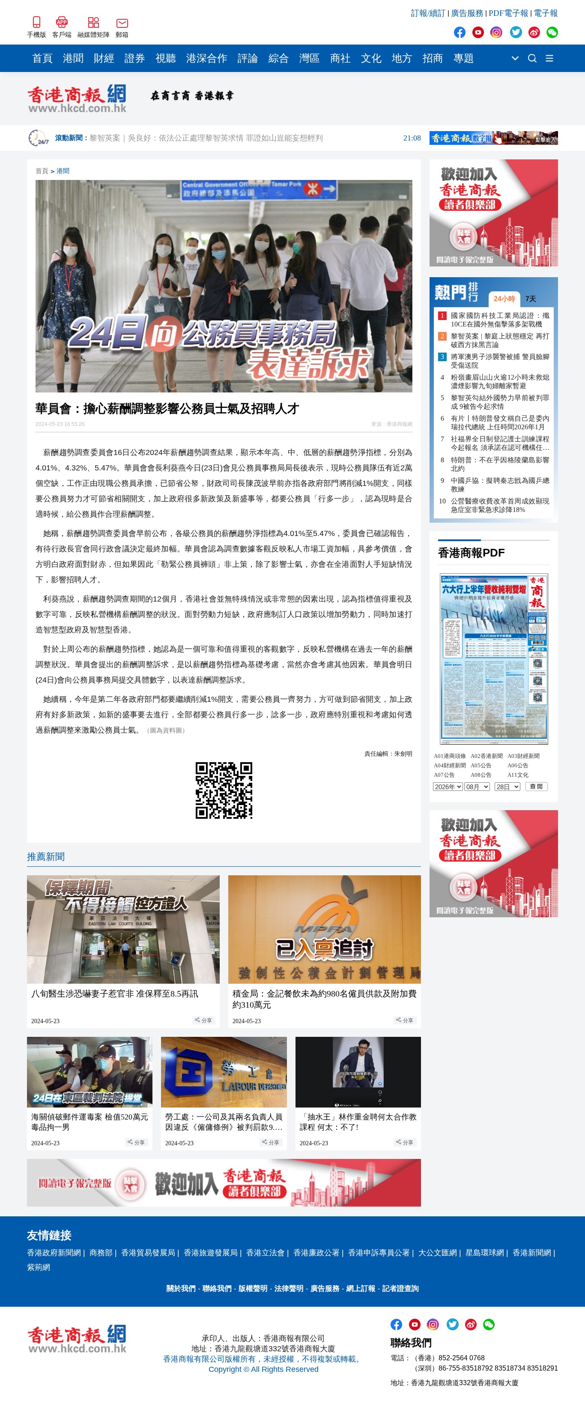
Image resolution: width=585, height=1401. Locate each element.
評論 (248, 58)
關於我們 (181, 1288)
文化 (371, 58)
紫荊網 (38, 1267)
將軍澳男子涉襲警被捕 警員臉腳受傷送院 (500, 361)
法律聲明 (289, 1288)
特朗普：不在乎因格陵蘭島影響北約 (500, 464)
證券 (135, 58)
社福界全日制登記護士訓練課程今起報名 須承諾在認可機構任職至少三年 (500, 443)
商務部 (101, 1252)
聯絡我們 (217, 1288)
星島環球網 (485, 1252)
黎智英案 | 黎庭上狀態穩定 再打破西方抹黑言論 (500, 340)
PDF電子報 (508, 13)
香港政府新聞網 (54, 1252)
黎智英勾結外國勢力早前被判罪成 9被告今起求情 (500, 402)
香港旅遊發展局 (211, 1252)
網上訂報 (361, 1288)
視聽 (165, 58)
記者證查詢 (400, 1288)
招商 (433, 58)
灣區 (309, 58)
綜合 (279, 58)
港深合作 (206, 58)
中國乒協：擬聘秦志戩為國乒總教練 (500, 484)
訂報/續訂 (428, 13)
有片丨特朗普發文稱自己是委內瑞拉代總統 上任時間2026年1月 (500, 423)
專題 (464, 58)
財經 (104, 58)
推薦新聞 (46, 856)
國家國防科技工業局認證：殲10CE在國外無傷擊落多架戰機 (500, 319)
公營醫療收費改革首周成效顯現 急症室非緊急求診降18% (500, 505)
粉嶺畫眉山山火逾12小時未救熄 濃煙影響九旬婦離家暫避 (500, 381)
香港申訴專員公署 (379, 1252)
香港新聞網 (532, 1252)
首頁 (42, 58)
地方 (402, 58)
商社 (340, 58)
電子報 (546, 13)
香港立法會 (265, 1252)
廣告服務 (467, 13)
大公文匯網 (437, 1252)
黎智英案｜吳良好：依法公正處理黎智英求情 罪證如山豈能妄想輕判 (255, 138)
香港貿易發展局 (148, 1252)
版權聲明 (253, 1288)
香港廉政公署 (316, 1252)
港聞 (73, 58)
